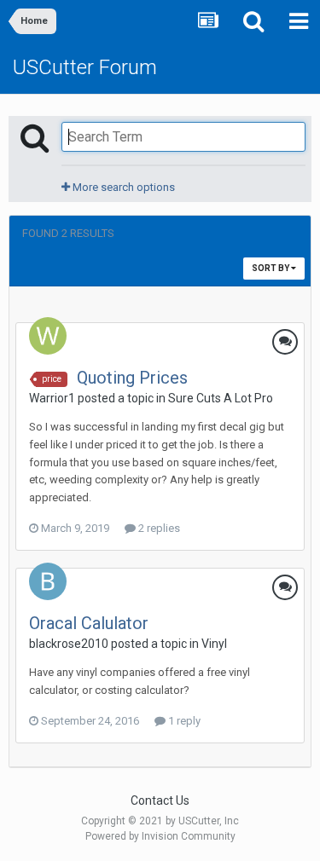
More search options (122, 187)
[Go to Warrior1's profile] (48, 336)
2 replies (158, 528)
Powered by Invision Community (160, 836)
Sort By (271, 268)
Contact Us (160, 800)
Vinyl (214, 643)
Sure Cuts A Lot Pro (220, 398)
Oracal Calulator (88, 623)
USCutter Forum (85, 67)
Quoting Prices (132, 377)
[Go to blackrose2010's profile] (48, 581)
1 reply (183, 720)
